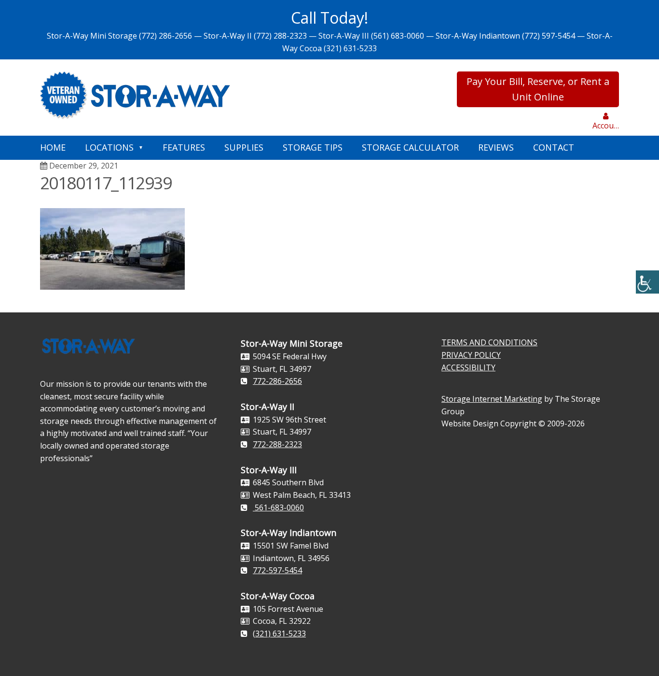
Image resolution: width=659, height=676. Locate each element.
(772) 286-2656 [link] (165, 35)
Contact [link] (553, 147)
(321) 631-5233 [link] (350, 48)
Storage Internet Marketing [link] (491, 399)
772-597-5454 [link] (277, 570)
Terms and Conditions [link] (489, 342)
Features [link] (184, 147)
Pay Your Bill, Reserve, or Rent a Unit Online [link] (538, 89)
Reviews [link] (496, 147)
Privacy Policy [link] (471, 355)
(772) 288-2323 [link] (280, 35)
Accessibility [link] (468, 367)
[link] (647, 282)
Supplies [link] (243, 147)
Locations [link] (109, 147)
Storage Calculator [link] (410, 147)
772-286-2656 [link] (277, 381)
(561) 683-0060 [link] (397, 35)
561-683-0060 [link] (278, 507)
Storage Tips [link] (313, 147)
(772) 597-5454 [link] (548, 35)
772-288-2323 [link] (277, 444)
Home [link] (53, 147)
